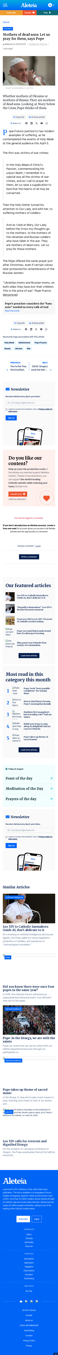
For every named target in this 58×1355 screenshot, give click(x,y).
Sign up (11, 417)
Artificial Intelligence (14, 897)
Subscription (29, 1270)
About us (29, 1320)
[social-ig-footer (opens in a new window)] (37, 1301)
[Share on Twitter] (36, 123)
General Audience (13, 1009)
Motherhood (24, 342)
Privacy (29, 1345)
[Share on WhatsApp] (47, 123)
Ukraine (18, 348)
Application (29, 1262)
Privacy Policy (29, 1340)
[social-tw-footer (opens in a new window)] (31, 1301)
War (29, 348)
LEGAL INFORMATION (29, 1325)
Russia (8, 348)
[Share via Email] (42, 123)
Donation (29, 1274)
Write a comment (29, 556)
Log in (38, 546)
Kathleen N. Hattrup (38, 44)
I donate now (16, 494)
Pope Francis (41, 342)
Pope (8, 957)
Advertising (29, 1278)
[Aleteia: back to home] (29, 5)
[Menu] (10, 5)
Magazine (29, 1266)
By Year (29, 1291)
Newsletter (29, 1258)
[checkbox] (6, 409)
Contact (29, 1335)
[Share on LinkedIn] (31, 123)
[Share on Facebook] (26, 123)
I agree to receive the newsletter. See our (30, 410)
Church (6, 22)
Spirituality (29, 1242)
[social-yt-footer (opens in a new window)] (21, 1301)
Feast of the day (19, 778)
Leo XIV (9, 1112)
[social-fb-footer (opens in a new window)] (26, 1301)
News (29, 1234)
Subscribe (11, 12)
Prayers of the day (21, 799)
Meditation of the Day (24, 788)
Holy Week (9, 342)
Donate (28, 12)
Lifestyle (29, 1238)
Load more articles (29, 655)
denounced (10, 295)
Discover (29, 1246)
